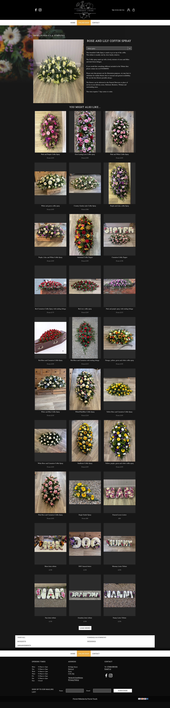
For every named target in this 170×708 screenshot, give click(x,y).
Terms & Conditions (75, 678)
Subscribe (123, 691)
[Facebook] (36, 9)
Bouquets (21, 641)
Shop (36, 35)
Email (88, 691)
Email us (107, 669)
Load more (85, 628)
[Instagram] (40, 9)
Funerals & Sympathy (52, 35)
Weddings (91, 641)
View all (21, 637)
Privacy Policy (73, 680)
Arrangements (24, 645)
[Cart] (134, 9)
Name (61, 691)
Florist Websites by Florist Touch (85, 699)
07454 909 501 (119, 10)
